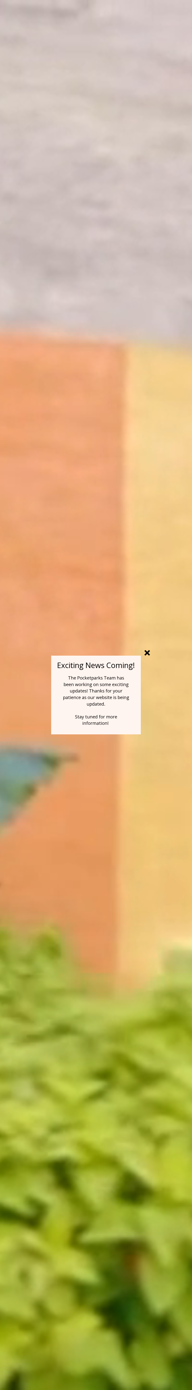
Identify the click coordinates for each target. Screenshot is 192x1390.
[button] (147, 653)
